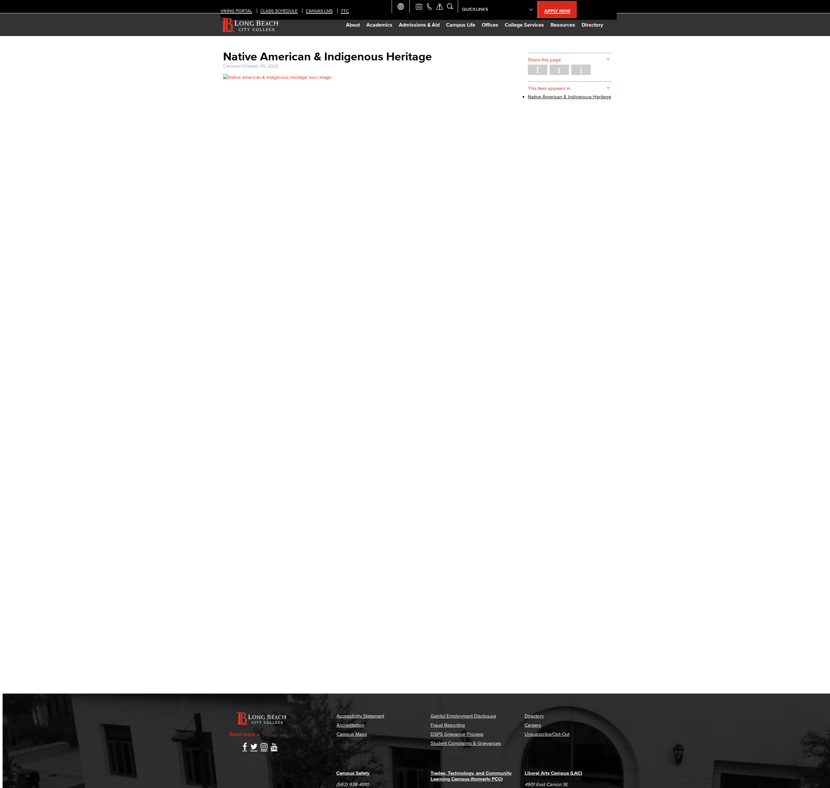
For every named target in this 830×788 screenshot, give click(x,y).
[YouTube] (274, 747)
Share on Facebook (537, 70)
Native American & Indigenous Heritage (569, 96)
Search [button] (450, 6)
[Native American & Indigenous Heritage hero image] (277, 77)
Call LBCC (429, 6)
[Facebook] (245, 747)
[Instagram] (264, 747)
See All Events (418, 6)
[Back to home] (249, 24)
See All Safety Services (439, 6)
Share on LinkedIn (581, 70)
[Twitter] (254, 747)
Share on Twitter (559, 70)
